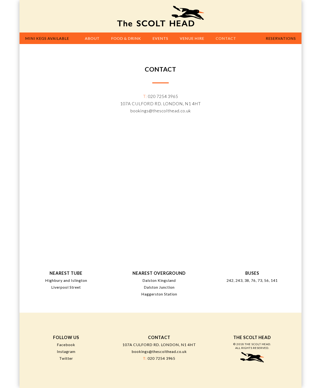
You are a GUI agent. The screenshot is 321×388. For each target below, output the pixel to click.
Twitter (66, 358)
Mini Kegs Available (47, 38)
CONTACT (226, 38)
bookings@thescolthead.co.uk (160, 110)
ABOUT (92, 38)
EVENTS (160, 38)
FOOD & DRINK (126, 38)
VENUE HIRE (192, 38)
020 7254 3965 (163, 96)
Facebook (66, 344)
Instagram (66, 351)
